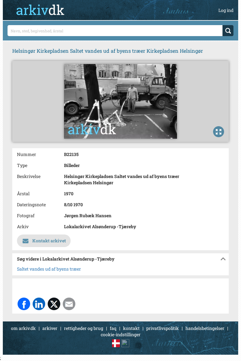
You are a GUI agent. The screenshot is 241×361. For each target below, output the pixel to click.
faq (113, 328)
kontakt (131, 328)
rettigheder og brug (83, 328)
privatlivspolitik (162, 328)
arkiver (49, 328)
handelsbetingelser (204, 328)
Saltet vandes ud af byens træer (49, 269)
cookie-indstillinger (121, 334)
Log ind (225, 10)
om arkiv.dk (23, 328)
